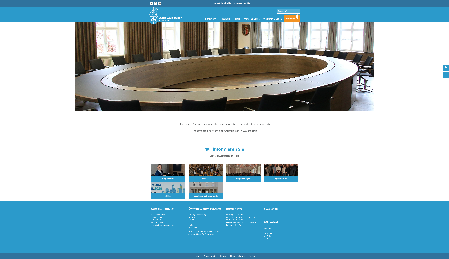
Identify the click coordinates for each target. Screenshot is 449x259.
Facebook (268, 231)
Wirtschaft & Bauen (272, 18)
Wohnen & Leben (252, 18)
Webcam (267, 228)
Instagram (268, 233)
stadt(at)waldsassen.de (164, 225)
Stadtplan (271, 208)
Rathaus (226, 18)
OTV (266, 238)
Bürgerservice (212, 18)
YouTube (267, 236)
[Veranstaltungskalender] (446, 68)
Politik (237, 18)
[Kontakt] (446, 75)
